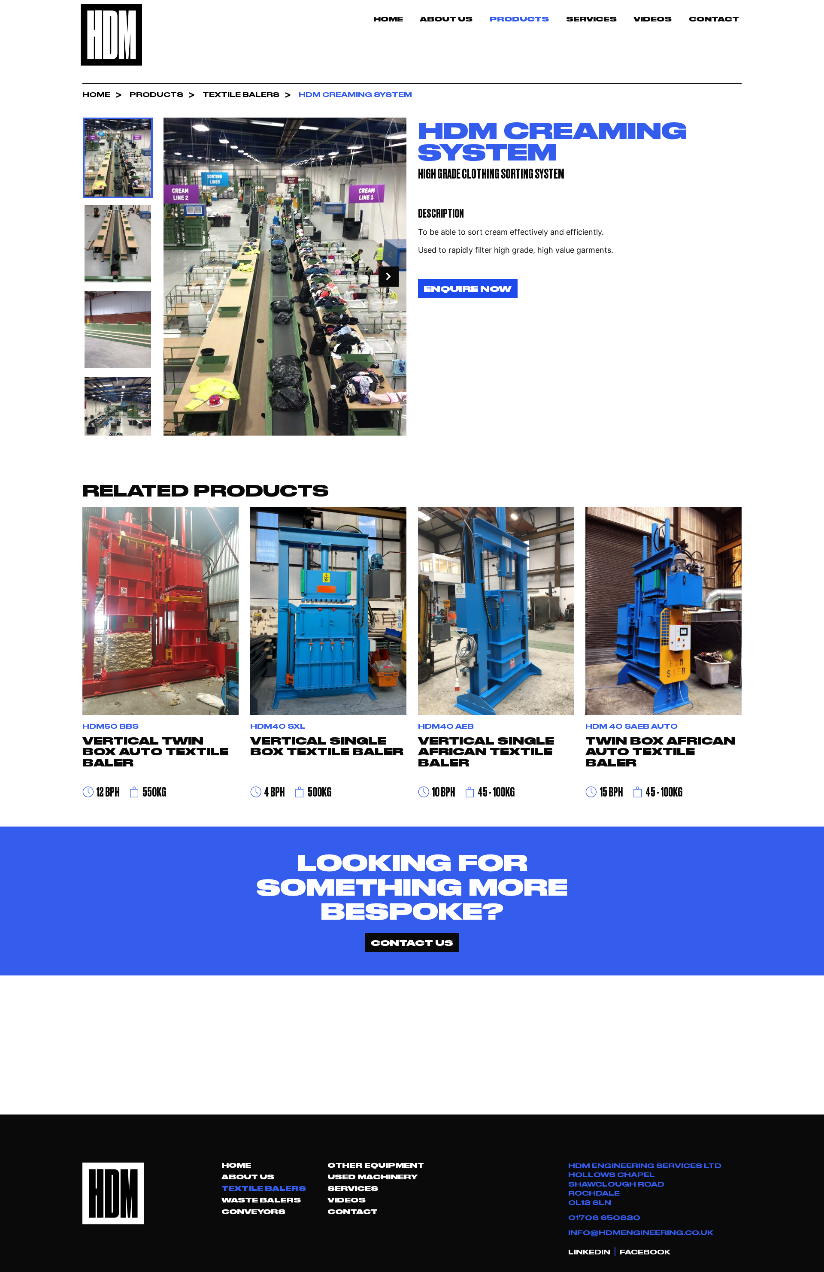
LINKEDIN (589, 1251)
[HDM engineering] (111, 35)
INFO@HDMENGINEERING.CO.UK (640, 1232)
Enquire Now (468, 288)
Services (591, 19)
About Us (446, 19)
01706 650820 (604, 1217)
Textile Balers (241, 94)
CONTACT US (412, 942)
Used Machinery (372, 1176)
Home (388, 19)
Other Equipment (375, 1165)
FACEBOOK (645, 1251)
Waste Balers (261, 1200)
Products (519, 19)
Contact (714, 19)
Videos (652, 19)
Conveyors (253, 1211)
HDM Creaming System (355, 94)
